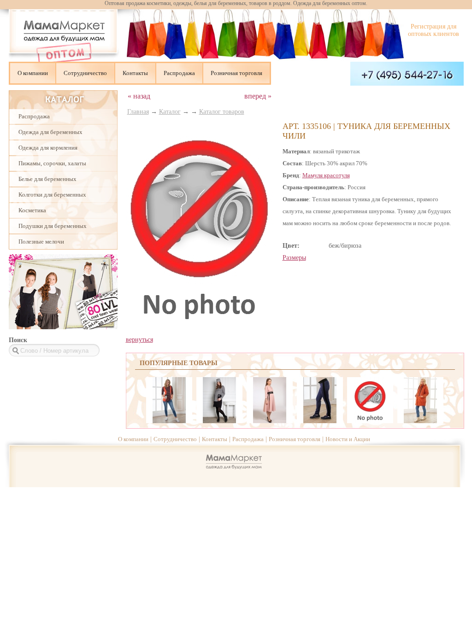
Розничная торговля (236, 73)
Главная (138, 111)
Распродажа (179, 73)
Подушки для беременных (52, 225)
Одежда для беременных (50, 131)
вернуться (139, 339)
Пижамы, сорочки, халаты (52, 163)
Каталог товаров (221, 111)
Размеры (294, 257)
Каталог (170, 111)
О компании (33, 73)
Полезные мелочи (41, 241)
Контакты (135, 73)
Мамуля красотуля (326, 175)
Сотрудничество (85, 73)
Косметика (32, 210)
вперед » (257, 96)
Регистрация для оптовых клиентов (433, 30)
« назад (139, 96)
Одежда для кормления (47, 147)
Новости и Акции (347, 439)
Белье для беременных (47, 178)
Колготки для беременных (52, 194)
